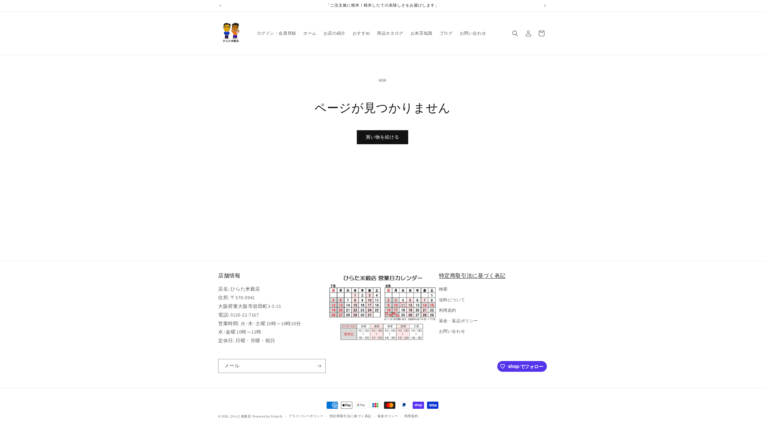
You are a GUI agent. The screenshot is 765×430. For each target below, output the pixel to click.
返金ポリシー (387, 416)
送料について (452, 299)
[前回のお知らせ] (220, 5)
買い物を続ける (382, 137)
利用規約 (447, 310)
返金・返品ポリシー (458, 320)
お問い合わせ (452, 331)
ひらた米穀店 (240, 416)
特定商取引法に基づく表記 (472, 275)
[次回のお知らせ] (544, 5)
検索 (443, 289)
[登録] (318, 366)
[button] (515, 33)
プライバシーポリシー (306, 416)
